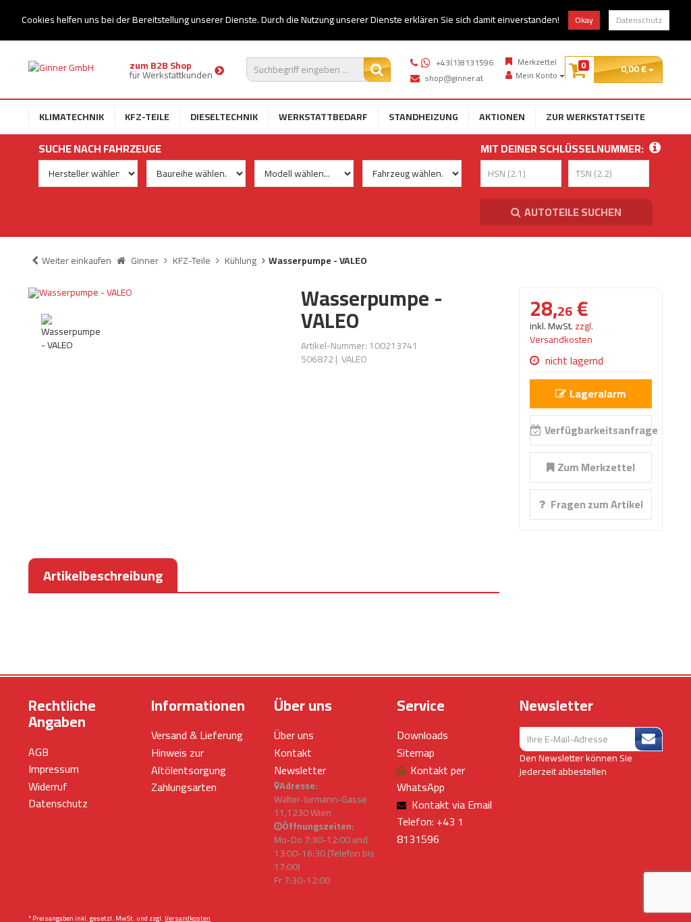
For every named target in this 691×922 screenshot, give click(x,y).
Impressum (53, 769)
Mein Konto (537, 76)
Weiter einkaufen (76, 260)
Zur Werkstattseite (595, 117)
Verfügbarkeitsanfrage (598, 430)
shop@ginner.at (454, 78)
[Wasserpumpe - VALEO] (154, 293)
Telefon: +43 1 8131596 (430, 830)
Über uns (294, 735)
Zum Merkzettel (596, 467)
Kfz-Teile (147, 117)
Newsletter (300, 770)
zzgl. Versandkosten (561, 332)
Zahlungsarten (184, 787)
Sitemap (416, 752)
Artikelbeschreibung (103, 575)
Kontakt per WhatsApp (431, 779)
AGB (38, 752)
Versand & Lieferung (197, 735)
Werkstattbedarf (323, 117)
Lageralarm (598, 393)
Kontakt (293, 752)
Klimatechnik (71, 117)
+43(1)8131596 (464, 62)
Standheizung (423, 117)
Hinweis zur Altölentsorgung (188, 761)
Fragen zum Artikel (596, 504)
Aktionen (502, 117)
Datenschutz (639, 20)
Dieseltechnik (224, 117)
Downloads (422, 735)
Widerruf (47, 786)
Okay (584, 20)
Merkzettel (537, 62)
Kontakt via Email (452, 804)
